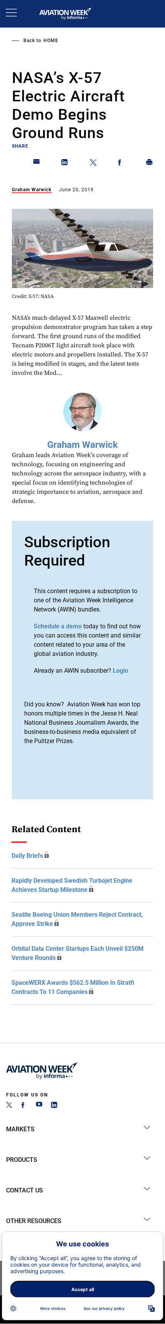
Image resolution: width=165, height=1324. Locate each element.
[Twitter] (9, 1105)
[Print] (149, 163)
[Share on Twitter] (93, 163)
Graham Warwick (31, 189)
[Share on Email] (36, 163)
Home (50, 40)
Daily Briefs (27, 855)
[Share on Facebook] (121, 163)
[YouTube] (39, 1105)
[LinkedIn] (54, 1105)
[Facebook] (24, 1105)
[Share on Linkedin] (64, 163)
